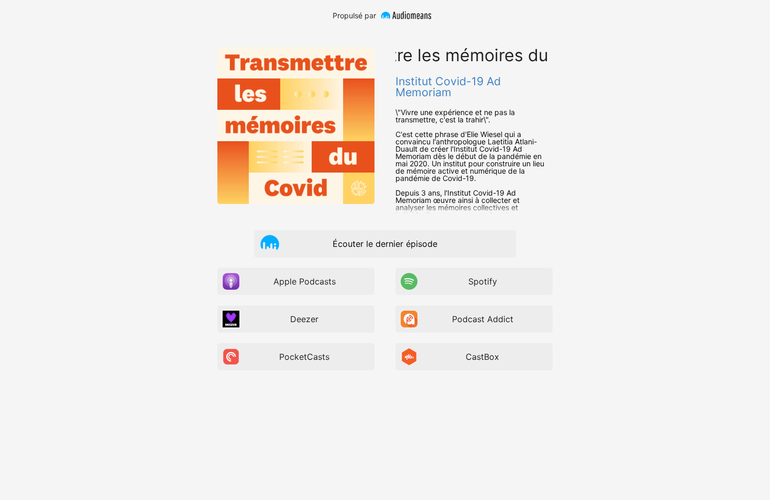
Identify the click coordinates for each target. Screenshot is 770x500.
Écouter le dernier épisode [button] (385, 243)
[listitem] (296, 281)
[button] (269, 243)
